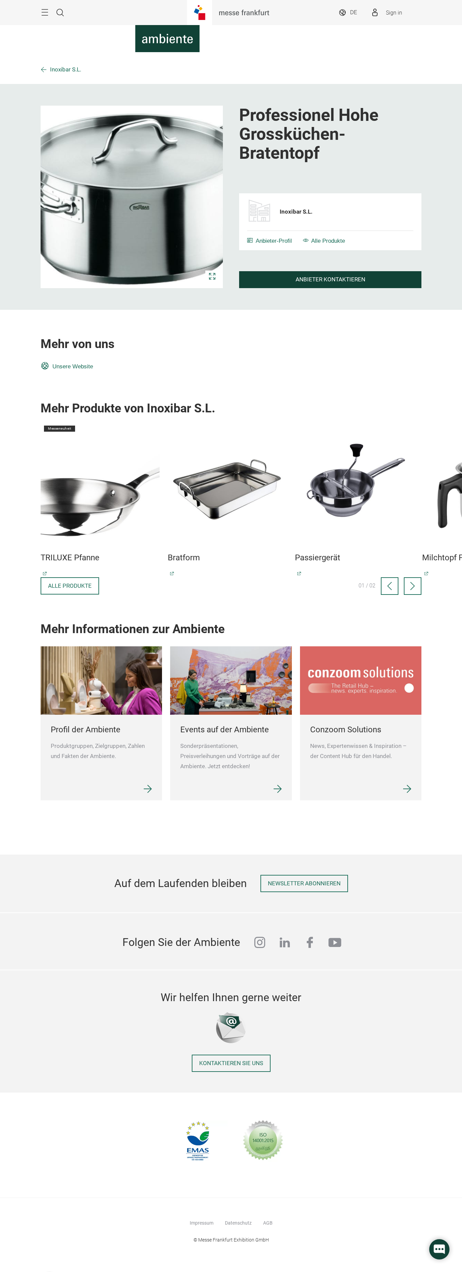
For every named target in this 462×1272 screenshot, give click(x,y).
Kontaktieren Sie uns (231, 1063)
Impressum (201, 1223)
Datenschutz (238, 1223)
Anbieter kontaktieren (330, 279)
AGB (268, 1223)
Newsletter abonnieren (304, 883)
